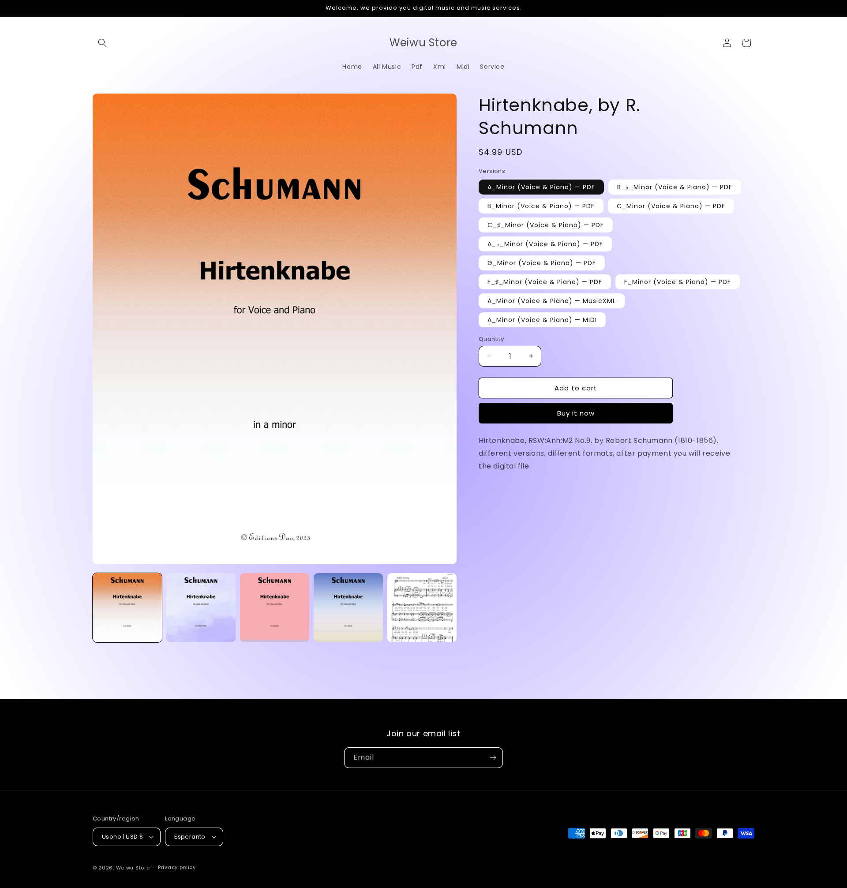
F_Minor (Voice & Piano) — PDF (677, 281)
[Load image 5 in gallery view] (422, 607)
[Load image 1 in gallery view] (127, 607)
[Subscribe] (492, 757)
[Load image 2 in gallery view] (201, 607)
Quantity (491, 338)
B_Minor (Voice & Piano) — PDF (541, 205)
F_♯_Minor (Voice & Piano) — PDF (544, 281)
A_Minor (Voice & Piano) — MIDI (542, 319)
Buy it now (576, 413)
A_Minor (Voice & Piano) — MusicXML (551, 300)
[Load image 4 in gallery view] (348, 607)
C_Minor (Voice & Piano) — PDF (671, 205)
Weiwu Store (133, 867)
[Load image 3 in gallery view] (274, 607)
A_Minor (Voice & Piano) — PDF (541, 186)
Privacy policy (177, 867)
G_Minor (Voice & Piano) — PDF (541, 262)
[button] (102, 42)
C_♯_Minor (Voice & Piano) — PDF (545, 224)
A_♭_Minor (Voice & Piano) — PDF (545, 243)
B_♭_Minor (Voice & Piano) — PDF (674, 186)
